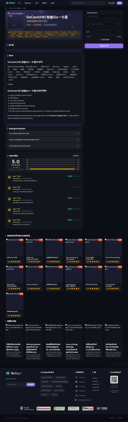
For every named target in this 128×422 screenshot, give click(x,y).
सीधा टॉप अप (28, 3)
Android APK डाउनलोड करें (115, 391)
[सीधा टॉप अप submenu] (32, 3)
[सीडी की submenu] (47, 3)
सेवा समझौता (95, 381)
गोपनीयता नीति (95, 384)
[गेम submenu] (21, 3)
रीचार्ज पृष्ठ (12, 95)
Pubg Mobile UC (61, 377)
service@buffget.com (83, 400)
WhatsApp (82, 395)
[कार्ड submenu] (39, 3)
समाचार (52, 3)
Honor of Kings (59, 390)
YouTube (82, 386)
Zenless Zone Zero (47, 386)
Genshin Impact (46, 390)
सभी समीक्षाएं (75, 155)
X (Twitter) (82, 377)
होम (6, 8)
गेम (19, 3)
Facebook (82, 391)
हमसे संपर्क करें (95, 390)
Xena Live (54, 394)
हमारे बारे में (94, 378)
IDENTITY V (45, 394)
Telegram (82, 382)
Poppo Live (45, 381)
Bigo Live (58, 386)
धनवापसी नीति (95, 387)
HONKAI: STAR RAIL (47, 377)
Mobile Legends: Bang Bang (59, 381)
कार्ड (37, 3)
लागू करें (118, 24)
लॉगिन (119, 3)
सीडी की (44, 3)
